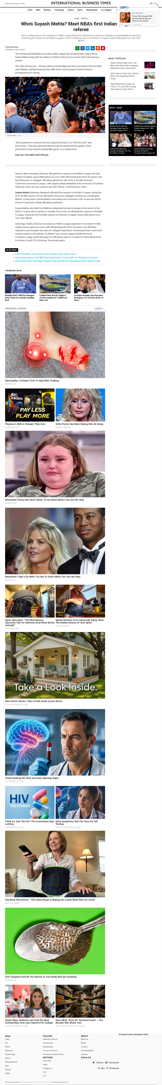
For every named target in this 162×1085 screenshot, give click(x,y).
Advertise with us (50, 1039)
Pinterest (113, 1068)
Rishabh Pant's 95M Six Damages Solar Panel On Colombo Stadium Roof (20, 297)
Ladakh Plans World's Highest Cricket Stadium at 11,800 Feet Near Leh (53, 297)
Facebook (113, 1062)
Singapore (47, 1068)
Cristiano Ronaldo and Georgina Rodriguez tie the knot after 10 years (88, 297)
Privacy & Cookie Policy (53, 1054)
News (38, 10)
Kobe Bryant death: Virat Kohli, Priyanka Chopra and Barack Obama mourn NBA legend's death (57, 261)
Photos (8, 1069)
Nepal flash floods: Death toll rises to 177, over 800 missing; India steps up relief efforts (123, 86)
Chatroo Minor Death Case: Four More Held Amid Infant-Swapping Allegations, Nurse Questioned (124, 65)
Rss (102, 1068)
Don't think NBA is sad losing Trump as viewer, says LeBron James (45, 254)
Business (47, 10)
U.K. (44, 1072)
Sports (80, 10)
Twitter (99, 1062)
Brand (83, 1043)
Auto (7, 1066)
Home (30, 10)
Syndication (48, 1047)
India (7, 1039)
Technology (59, 10)
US (6, 1043)
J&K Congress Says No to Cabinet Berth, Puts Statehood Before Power (124, 76)
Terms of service (50, 1051)
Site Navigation (87, 1051)
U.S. (44, 1076)
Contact (84, 1054)
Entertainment (91, 10)
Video (7, 1073)
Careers (84, 1047)
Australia (47, 1061)
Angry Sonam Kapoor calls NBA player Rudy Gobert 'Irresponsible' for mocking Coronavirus (56, 257)
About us (84, 1039)
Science (70, 10)
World (7, 1047)
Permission (48, 1043)
